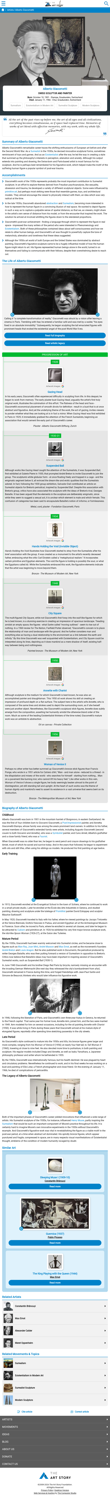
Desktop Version (62, 1490)
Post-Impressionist (71, 822)
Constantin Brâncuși (55, 1181)
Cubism (21, 929)
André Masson (46, 946)
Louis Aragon (27, 950)
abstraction (52, 203)
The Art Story (55, 3)
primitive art (11, 191)
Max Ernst (64, 946)
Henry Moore (77, 1120)
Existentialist (51, 154)
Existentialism (12, 228)
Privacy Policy (47, 1490)
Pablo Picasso (55, 1237)
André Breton (8, 950)
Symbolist (57, 833)
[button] (3, 3)
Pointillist (60, 911)
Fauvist (43, 836)
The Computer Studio (67, 1493)
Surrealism (68, 203)
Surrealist (35, 151)
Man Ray (22, 946)
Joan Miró (33, 946)
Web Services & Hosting (44, 1493)
